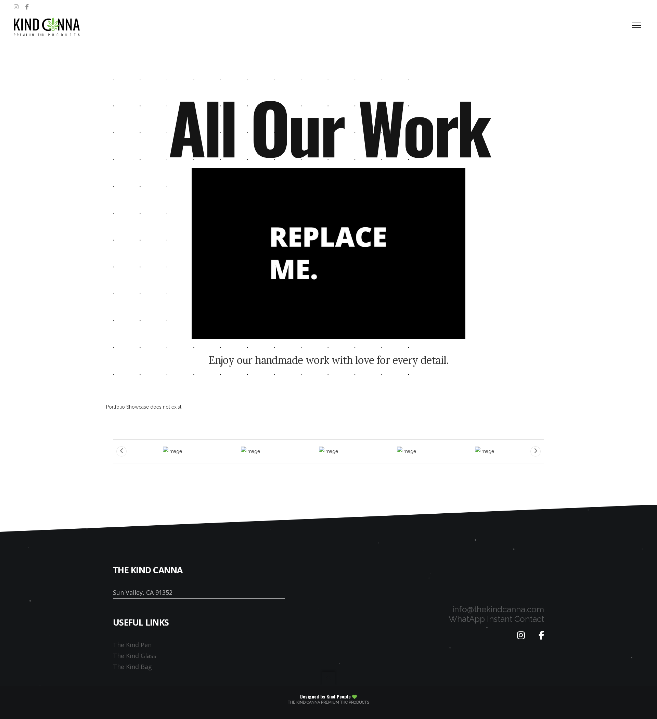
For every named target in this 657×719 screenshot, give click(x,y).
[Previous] (121, 451)
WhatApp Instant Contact (496, 619)
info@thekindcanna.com (498, 609)
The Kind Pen (132, 645)
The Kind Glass (134, 656)
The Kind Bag (132, 667)
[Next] (535, 451)
